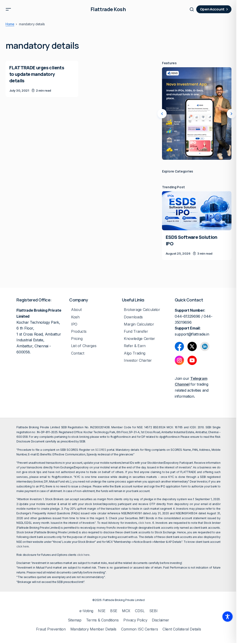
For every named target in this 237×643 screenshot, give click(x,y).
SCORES (100, 449)
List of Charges (83, 346)
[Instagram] (179, 360)
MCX (126, 611)
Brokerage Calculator (142, 309)
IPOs (170, 196)
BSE (113, 611)
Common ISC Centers (139, 629)
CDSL (140, 611)
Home (10, 24)
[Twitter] (192, 346)
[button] (8, 9)
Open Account (212, 9)
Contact (77, 353)
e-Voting (86, 611)
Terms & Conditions (102, 620)
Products (78, 331)
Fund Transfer (136, 331)
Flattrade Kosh (108, 9)
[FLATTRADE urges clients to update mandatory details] (42, 79)
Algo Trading (134, 353)
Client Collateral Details (181, 629)
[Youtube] (192, 360)
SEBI (153, 611)
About (76, 309)
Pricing (77, 338)
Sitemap (74, 620)
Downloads (133, 317)
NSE (102, 611)
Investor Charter (138, 360)
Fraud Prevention (51, 629)
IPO (74, 324)
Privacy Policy (135, 620)
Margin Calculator (139, 324)
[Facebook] (179, 346)
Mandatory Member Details (93, 629)
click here (144, 523)
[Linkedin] (204, 346)
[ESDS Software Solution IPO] (196, 210)
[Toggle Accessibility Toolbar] (227, 617)
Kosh (75, 317)
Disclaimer (160, 620)
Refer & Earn (135, 346)
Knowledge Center (139, 338)
